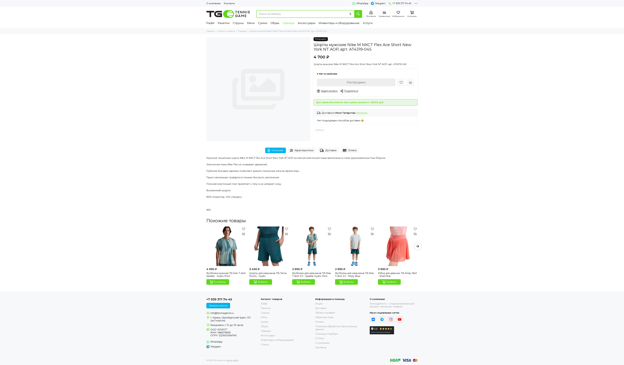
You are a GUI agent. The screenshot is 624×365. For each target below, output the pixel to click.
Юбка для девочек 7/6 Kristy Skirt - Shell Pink (397, 275)
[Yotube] (399, 319)
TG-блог (320, 338)
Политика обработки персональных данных (336, 328)
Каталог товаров (226, 31)
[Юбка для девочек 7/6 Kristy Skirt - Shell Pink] (398, 246)
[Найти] (358, 14)
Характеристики (303, 150)
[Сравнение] (410, 82)
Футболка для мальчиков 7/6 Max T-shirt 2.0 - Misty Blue (354, 275)
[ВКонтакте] (373, 319)
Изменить (362, 113)
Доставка (330, 150)
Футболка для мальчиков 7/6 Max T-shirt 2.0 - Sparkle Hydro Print (311, 275)
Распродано (356, 82)
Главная (210, 31)
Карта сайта (232, 360)
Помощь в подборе (326, 333)
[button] (206, 246)
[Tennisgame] (228, 14)
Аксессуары (306, 23)
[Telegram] (382, 319)
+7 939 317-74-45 (401, 3)
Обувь (275, 23)
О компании (213, 3)
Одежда (288, 23)
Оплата (352, 150)
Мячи (251, 23)
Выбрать (263, 281)
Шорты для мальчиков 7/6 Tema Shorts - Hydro (267, 275)
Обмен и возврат (325, 312)
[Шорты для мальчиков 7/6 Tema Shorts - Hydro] (269, 246)
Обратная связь (324, 317)
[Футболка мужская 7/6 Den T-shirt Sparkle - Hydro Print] (226, 246)
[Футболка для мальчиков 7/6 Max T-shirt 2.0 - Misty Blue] (355, 246)
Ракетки (224, 23)
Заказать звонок (218, 305)
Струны (238, 23)
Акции (319, 303)
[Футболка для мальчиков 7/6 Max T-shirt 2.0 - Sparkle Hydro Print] (312, 246)
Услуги (368, 23)
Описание (277, 150)
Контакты (229, 3)
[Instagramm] (390, 319)
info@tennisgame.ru (222, 313)
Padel (210, 23)
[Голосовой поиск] (350, 14)
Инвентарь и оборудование (339, 23)
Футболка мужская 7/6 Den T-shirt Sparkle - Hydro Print (226, 275)
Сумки (262, 23)
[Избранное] (401, 82)
